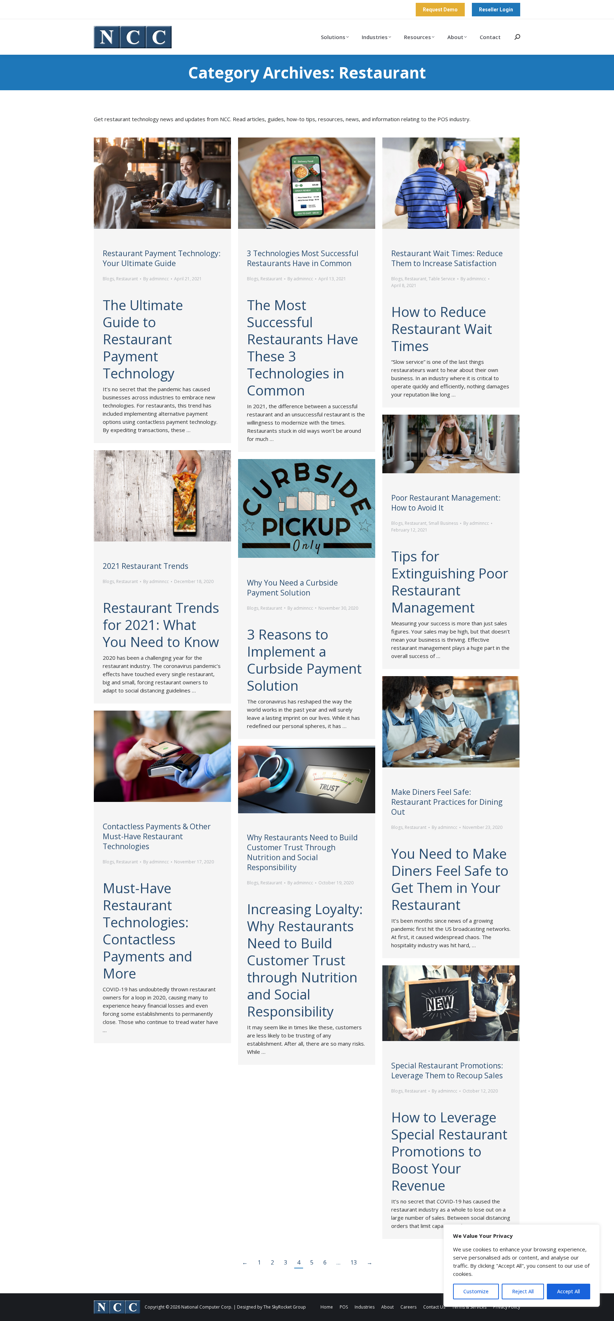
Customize (476, 1291)
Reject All (523, 1291)
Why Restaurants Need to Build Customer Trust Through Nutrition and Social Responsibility (302, 852)
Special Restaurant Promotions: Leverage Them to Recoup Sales (447, 1070)
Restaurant (127, 279)
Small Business (443, 523)
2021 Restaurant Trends (145, 566)
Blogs (108, 279)
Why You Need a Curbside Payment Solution (292, 588)
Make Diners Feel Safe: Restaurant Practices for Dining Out (446, 802)
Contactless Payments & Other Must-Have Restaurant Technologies (157, 836)
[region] (521, 1265)
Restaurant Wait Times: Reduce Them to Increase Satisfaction (447, 258)
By (156, 279)
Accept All (568, 1291)
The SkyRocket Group (284, 1307)
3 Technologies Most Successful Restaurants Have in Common (303, 258)
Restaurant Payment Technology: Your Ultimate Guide (162, 258)
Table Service (442, 279)
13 (353, 1262)
